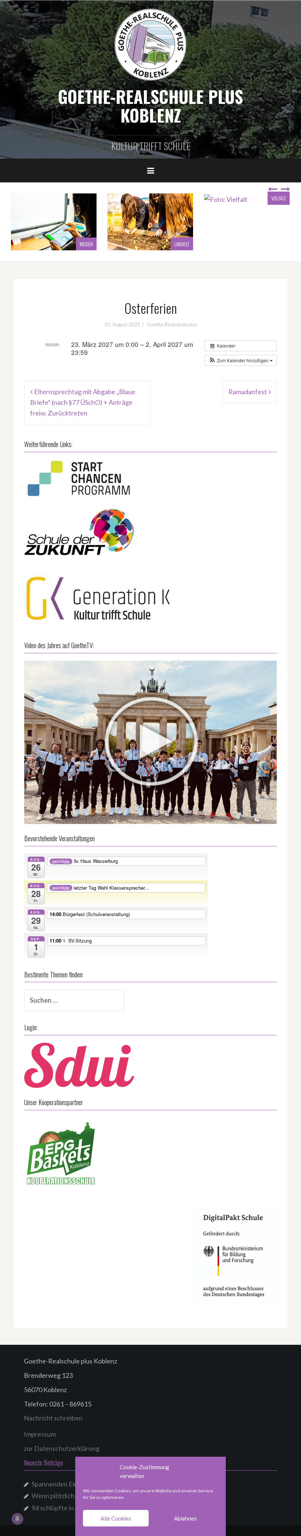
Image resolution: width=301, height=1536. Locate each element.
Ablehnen (185, 1518)
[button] (240, 360)
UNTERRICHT (274, 244)
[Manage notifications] (17, 1519)
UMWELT (85, 244)
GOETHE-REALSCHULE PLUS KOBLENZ (150, 105)
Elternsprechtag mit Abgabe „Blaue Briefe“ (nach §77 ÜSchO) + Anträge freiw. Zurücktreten (82, 402)
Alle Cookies (116, 1518)
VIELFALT (182, 198)
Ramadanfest (247, 392)
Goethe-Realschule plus (172, 324)
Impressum (40, 1434)
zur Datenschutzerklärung (61, 1448)
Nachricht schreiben (53, 1418)
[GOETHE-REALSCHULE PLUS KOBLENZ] (150, 44)
